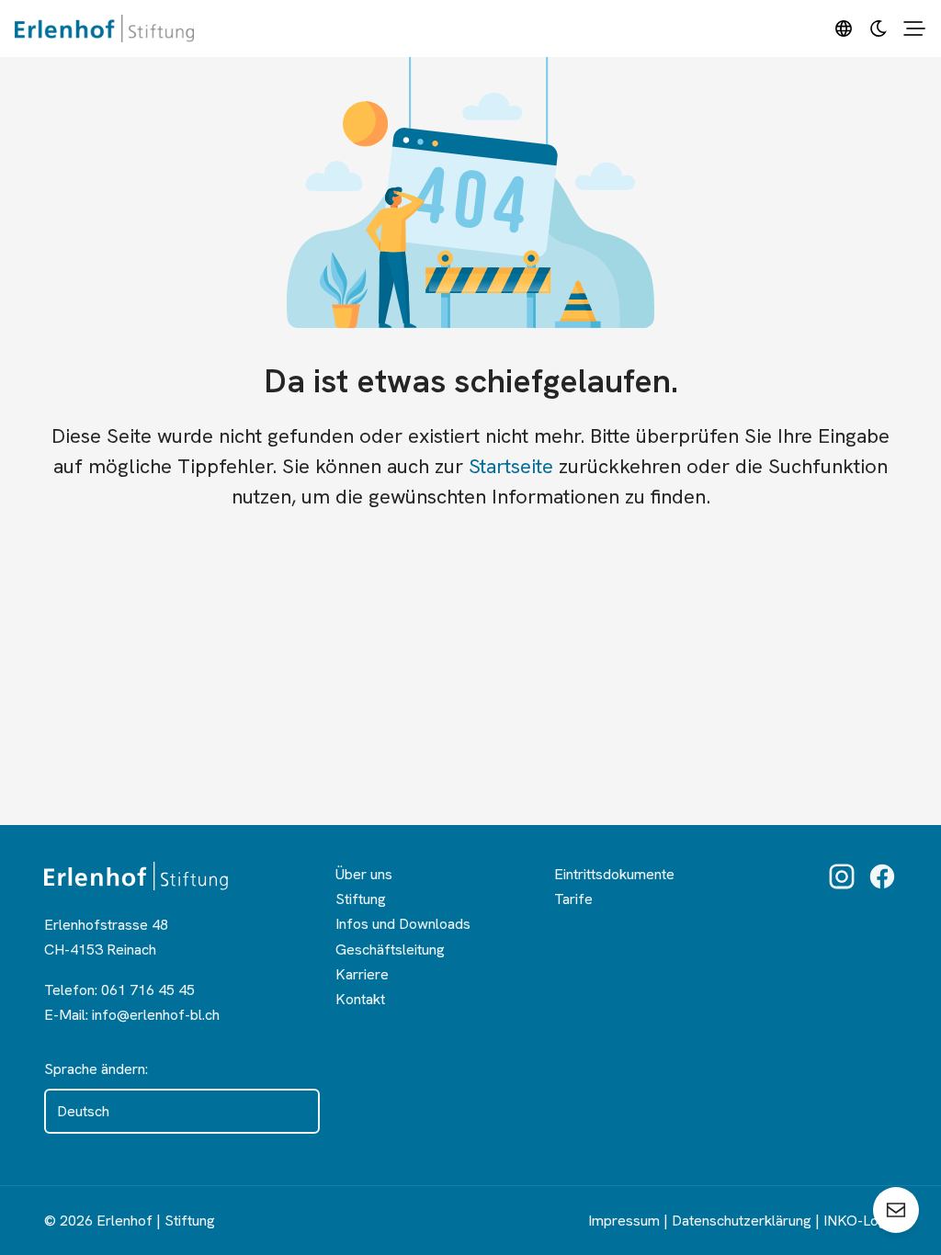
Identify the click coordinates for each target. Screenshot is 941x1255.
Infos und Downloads (402, 923)
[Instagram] (841, 876)
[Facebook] (882, 876)
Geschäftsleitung (390, 949)
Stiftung (360, 899)
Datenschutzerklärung (741, 1220)
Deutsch (83, 1111)
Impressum (624, 1220)
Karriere (362, 974)
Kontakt (360, 999)
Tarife (573, 899)
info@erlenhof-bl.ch (156, 1014)
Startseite (511, 466)
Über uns (363, 874)
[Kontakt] (896, 1210)
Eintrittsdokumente (614, 874)
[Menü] (914, 28)
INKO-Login (860, 1220)
